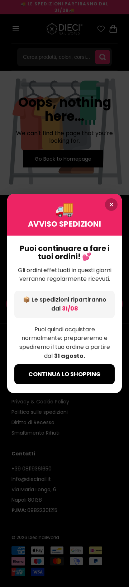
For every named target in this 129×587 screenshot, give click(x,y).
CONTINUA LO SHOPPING (64, 374)
